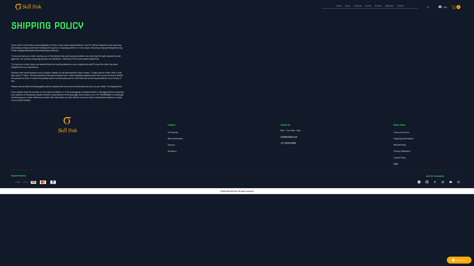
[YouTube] (450, 182)
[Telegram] (419, 182)
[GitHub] (426, 182)
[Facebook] (434, 182)
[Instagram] (442, 182)
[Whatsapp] (458, 182)
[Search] (428, 7)
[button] (456, 7)
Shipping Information (404, 138)
